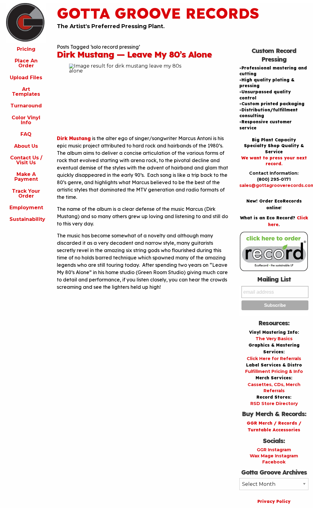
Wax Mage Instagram (274, 456)
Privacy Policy (273, 501)
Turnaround (26, 106)
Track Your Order (26, 193)
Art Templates (26, 91)
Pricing (26, 49)
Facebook (273, 462)
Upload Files (26, 77)
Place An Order (26, 63)
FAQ (25, 134)
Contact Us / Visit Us (26, 160)
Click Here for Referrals (274, 358)
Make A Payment (26, 176)
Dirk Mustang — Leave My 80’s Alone (134, 54)
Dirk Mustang (74, 138)
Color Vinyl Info (26, 120)
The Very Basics (274, 338)
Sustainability (27, 219)
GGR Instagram (274, 449)
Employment (26, 207)
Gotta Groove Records (158, 13)
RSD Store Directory (274, 403)
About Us (26, 146)
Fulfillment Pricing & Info (274, 371)
